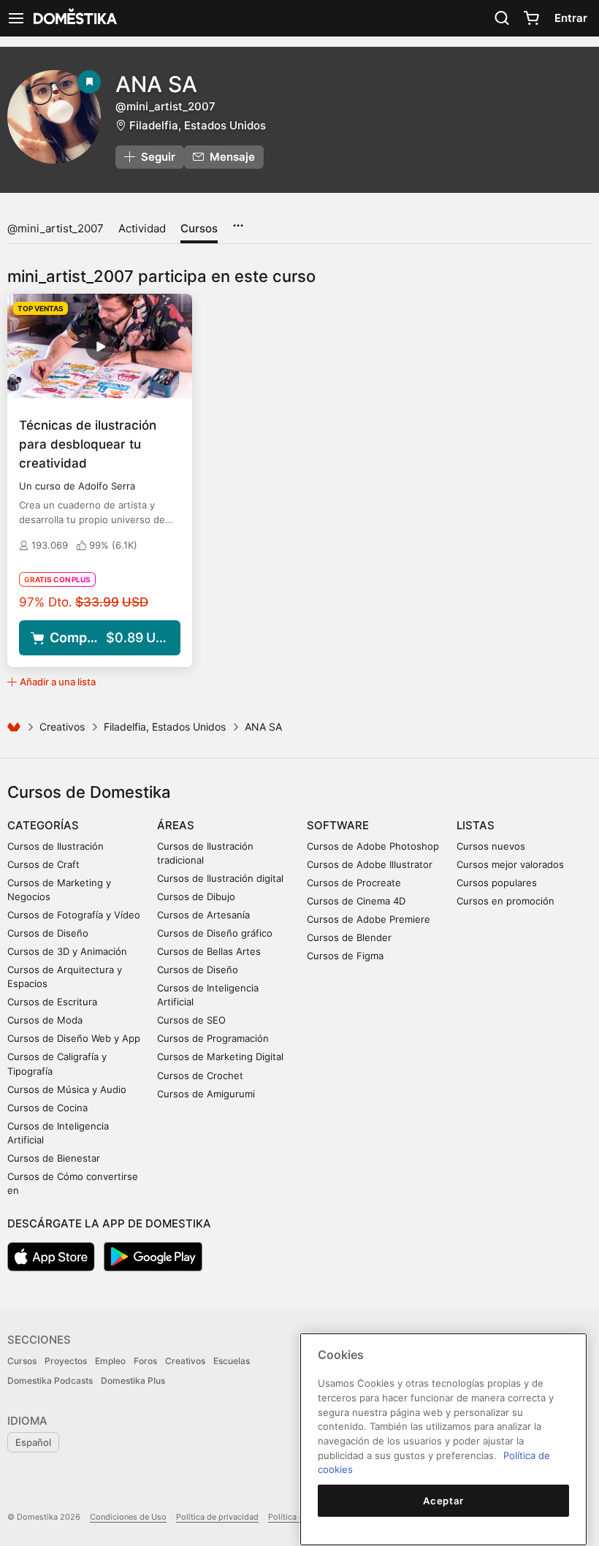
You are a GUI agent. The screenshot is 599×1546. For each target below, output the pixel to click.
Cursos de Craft (43, 864)
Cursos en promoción (505, 901)
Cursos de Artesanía (203, 915)
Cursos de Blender (349, 937)
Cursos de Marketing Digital (220, 1056)
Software (338, 825)
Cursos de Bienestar (53, 1158)
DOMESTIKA (74, 18)
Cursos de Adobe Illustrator (369, 864)
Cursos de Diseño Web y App (73, 1038)
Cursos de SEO (191, 1020)
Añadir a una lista (58, 682)
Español (33, 1442)
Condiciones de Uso (128, 1517)
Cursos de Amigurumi (206, 1094)
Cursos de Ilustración (55, 846)
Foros (145, 1360)
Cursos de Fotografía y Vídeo (73, 915)
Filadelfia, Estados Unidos (197, 125)
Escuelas (231, 1360)
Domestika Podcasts (50, 1380)
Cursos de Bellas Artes (209, 951)
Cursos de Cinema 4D (356, 901)
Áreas (175, 825)
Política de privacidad (217, 1517)
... (237, 220)
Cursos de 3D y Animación (67, 951)
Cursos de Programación (213, 1038)
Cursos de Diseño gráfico (214, 933)
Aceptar (443, 1501)
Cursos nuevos (491, 846)
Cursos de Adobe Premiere (368, 919)
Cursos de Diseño (47, 933)
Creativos (62, 726)
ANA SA (156, 84)
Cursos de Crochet (200, 1075)
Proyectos (66, 1360)
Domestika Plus (133, 1380)
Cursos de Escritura (52, 1002)
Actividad (142, 228)
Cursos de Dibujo (196, 896)
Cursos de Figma (345, 956)
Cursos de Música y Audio (66, 1089)
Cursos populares (497, 882)
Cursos (199, 228)
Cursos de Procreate (354, 882)
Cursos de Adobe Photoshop (373, 846)
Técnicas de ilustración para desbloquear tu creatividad (87, 444)
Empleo (110, 1360)
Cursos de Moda (45, 1020)
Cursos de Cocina (47, 1107)
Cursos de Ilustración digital (220, 878)
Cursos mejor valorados (510, 864)
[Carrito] (531, 18)
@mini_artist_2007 (55, 228)
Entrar (570, 18)
